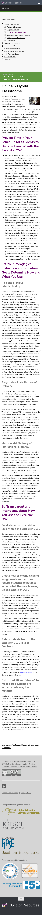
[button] (3, 24)
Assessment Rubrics (10, 46)
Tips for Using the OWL (11, 24)
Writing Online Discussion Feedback (18, 35)
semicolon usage (26, 672)
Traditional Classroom (14, 27)
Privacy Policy (26, 793)
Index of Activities (10, 57)
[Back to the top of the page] (21, 899)
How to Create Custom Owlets (14, 51)
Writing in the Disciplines (12, 43)
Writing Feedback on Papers (16, 38)
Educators (7, 74)
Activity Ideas (11, 41)
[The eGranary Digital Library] (29, 878)
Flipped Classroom (13, 30)
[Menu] (39, 2)
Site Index (7, 59)
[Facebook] (4, 787)
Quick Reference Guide (11, 54)
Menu (7, 8)
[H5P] (21, 888)
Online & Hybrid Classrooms (16, 32)
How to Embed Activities (12, 49)
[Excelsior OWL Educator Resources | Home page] (16, 2)
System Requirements (10, 793)
